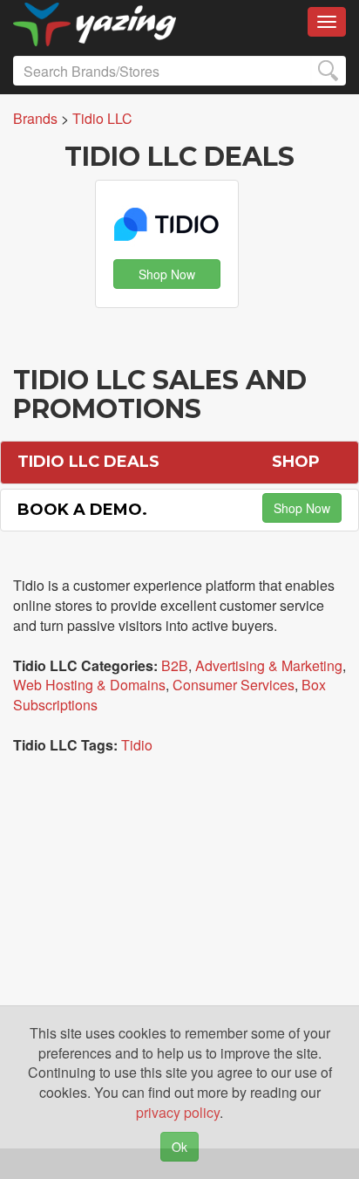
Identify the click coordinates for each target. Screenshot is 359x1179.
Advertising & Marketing (268, 665)
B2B (174, 665)
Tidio (136, 745)
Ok (179, 1146)
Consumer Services (234, 685)
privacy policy (178, 1112)
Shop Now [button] (167, 274)
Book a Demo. (82, 509)
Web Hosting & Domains (89, 685)
